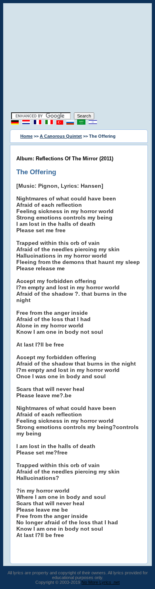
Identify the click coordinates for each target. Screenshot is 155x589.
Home (26, 136)
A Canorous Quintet (61, 136)
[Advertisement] (77, 58)
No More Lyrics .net (100, 582)
